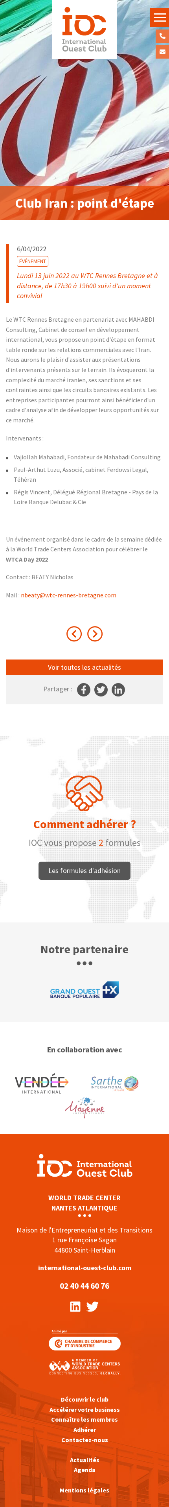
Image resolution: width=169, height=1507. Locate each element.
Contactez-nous (162, 52)
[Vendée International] (84, 29)
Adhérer (84, 1429)
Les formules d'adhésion (84, 870)
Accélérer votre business (85, 1409)
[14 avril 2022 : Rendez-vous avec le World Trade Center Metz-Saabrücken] (95, 634)
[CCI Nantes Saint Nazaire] (85, 1339)
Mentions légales (84, 1490)
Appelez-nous (162, 36)
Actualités (84, 1460)
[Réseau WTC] (84, 1366)
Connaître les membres (84, 1419)
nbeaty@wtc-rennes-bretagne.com (68, 595)
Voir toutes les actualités (84, 667)
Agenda (85, 1470)
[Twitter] (92, 1305)
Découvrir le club (84, 1399)
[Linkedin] (75, 1305)
